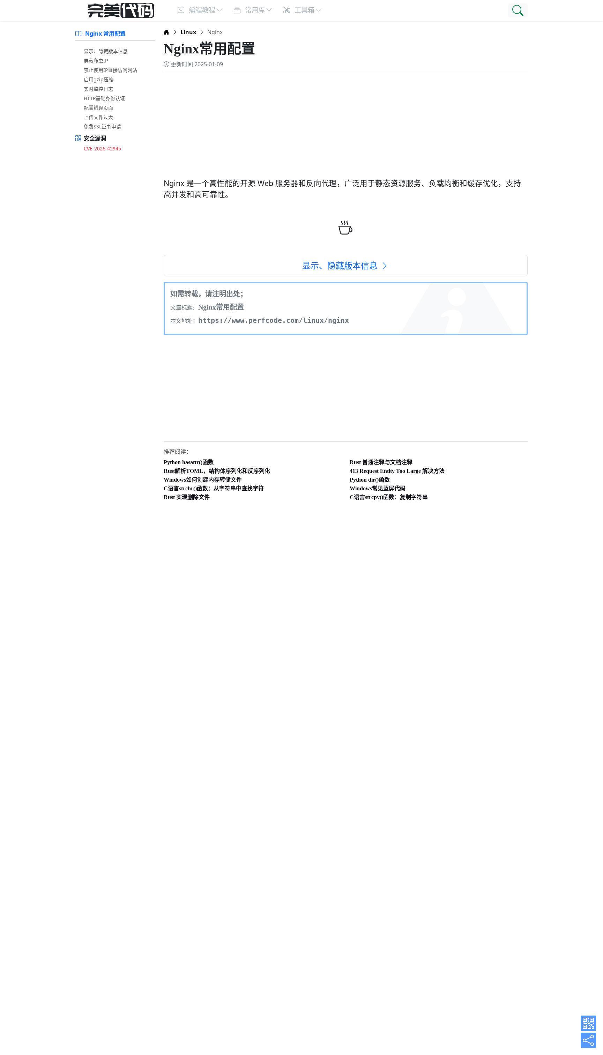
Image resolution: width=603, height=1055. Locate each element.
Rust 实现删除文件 (187, 497)
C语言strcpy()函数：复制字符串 (389, 497)
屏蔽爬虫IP (96, 60)
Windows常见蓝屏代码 (377, 488)
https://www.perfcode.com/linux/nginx (273, 320)
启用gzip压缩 (98, 79)
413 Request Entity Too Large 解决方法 (397, 471)
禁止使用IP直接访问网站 (110, 70)
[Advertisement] (346, 120)
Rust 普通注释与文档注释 (381, 462)
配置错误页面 (98, 107)
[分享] (588, 1040)
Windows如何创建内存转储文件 (203, 480)
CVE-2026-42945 (102, 148)
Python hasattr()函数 (189, 462)
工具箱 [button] (303, 10)
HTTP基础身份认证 (104, 98)
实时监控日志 (98, 89)
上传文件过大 (98, 117)
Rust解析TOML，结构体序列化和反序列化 (217, 471)
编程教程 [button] (201, 10)
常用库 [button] (254, 10)
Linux (188, 32)
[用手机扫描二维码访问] (588, 1023)
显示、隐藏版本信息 (106, 51)
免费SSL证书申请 (102, 126)
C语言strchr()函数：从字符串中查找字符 (214, 488)
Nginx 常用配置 (105, 33)
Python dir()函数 (370, 480)
